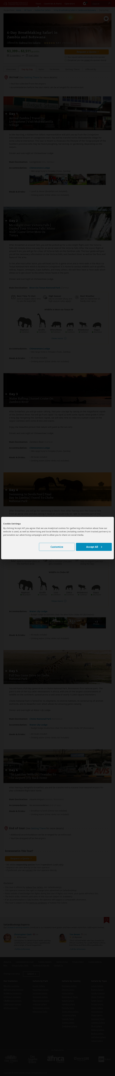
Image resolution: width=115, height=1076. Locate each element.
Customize (56, 546)
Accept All (92, 546)
